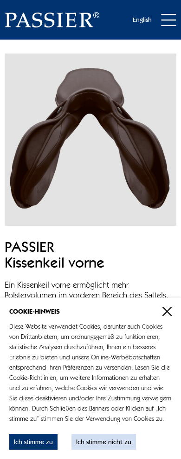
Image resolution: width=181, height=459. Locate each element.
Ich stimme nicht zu (103, 442)
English (142, 20)
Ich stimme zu (33, 442)
